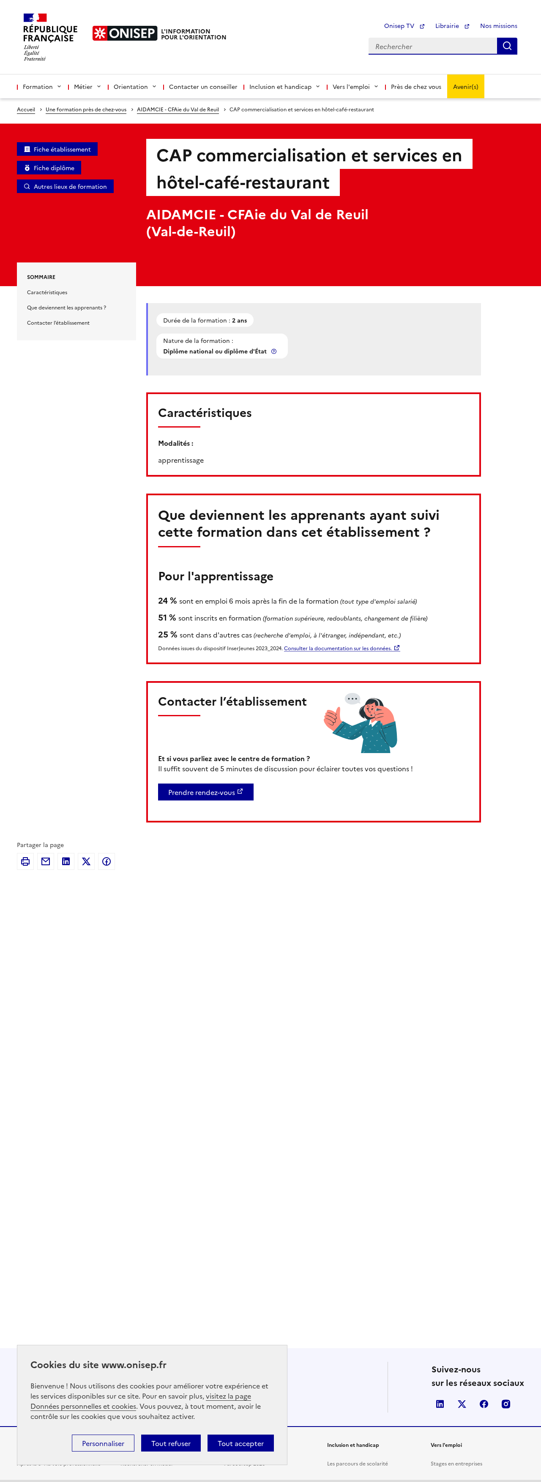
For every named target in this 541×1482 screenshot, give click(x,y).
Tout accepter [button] (241, 1443)
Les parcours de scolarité (357, 1463)
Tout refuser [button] (171, 1443)
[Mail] (45, 861)
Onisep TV (400, 25)
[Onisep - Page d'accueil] (125, 33)
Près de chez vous (416, 86)
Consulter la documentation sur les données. (338, 647)
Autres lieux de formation (70, 186)
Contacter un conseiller (203, 86)
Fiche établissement (62, 149)
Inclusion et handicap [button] (280, 86)
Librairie (448, 25)
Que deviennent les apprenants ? (66, 307)
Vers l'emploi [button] (351, 86)
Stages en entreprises (456, 1463)
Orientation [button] (131, 86)
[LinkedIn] (65, 861)
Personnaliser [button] (103, 1443)
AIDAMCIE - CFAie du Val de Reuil (178, 109)
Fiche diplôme (54, 167)
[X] (86, 861)
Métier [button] (83, 86)
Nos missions (498, 25)
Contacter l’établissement (58, 322)
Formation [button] (38, 86)
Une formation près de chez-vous (86, 109)
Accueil (26, 109)
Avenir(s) (465, 86)
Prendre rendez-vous (201, 792)
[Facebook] (106, 861)
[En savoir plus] (274, 351)
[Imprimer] (25, 861)
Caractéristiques (47, 291)
